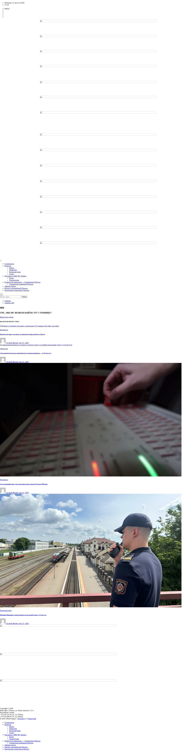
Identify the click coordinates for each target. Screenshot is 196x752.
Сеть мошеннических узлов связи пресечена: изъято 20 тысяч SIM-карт (24, 484)
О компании (9, 264)
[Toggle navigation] (1, 260)
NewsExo (21, 719)
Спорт (11, 274)
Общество (13, 270)
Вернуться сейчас (7, 317)
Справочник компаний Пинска (21, 284)
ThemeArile (31, 719)
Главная (8, 301)
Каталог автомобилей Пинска (16, 288)
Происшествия (15, 272)
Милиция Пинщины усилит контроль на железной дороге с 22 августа (23, 615)
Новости (8, 266)
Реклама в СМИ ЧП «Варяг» (16, 276)
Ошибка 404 (9, 303)
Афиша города (10, 286)
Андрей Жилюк (12, 343)
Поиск (24, 297)
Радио (11, 278)
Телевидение (14, 280)
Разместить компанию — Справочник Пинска (22, 282)
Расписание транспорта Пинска (17, 290)
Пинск (11, 268)
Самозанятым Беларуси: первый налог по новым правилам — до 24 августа (25, 353)
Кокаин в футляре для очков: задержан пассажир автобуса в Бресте (22, 334)
